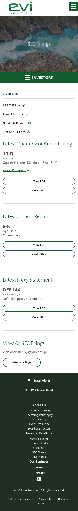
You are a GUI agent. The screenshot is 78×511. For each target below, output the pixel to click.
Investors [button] (42, 77)
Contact (39, 473)
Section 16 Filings (14, 132)
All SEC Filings (11, 105)
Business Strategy (39, 410)
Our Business (39, 461)
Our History (39, 419)
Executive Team (39, 424)
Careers (39, 467)
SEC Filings (39, 452)
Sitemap (40, 503)
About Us (39, 405)
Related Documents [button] (14, 170)
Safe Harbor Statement (20, 499)
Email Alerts (42, 380)
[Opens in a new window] (39, 479)
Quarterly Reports (14, 123)
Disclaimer (64, 499)
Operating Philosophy (39, 415)
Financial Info (39, 443)
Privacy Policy (45, 499)
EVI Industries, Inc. (28, 490)
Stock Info (39, 447)
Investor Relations (39, 433)
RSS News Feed (41, 390)
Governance (39, 456)
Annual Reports (13, 114)
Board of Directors (39, 428)
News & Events (39, 438)
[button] (73, 6)
